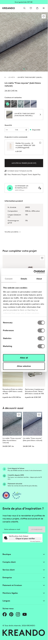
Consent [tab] (9, 279)
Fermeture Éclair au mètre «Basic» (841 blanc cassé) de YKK (13, 391)
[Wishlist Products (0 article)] (31, 8)
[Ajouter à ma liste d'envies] (44, 16)
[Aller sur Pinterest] (11, 614)
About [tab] (39, 279)
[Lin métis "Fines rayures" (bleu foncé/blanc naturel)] (27, 104)
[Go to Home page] (9, 8)
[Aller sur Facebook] (5, 614)
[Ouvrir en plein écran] (24, 42)
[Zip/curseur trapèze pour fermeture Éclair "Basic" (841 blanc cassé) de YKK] (35, 374)
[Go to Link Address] (24, 2)
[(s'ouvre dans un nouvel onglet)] (6, 495)
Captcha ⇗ (36, 541)
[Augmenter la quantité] (26, 130)
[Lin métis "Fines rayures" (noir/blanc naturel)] (14, 104)
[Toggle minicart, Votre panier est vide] (37, 8)
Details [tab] (24, 279)
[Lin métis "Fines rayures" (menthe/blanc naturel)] (21, 104)
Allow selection (24, 366)
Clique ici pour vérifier (25, 539)
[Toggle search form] (24, 8)
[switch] (41, 330)
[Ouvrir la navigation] (44, 8)
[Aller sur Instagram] (18, 614)
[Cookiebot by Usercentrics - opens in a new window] (34, 271)
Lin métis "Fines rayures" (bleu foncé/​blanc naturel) (12, 440)
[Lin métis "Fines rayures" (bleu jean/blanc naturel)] (34, 104)
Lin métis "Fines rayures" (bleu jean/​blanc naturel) (32, 439)
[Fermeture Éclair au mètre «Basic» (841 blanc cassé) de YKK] (13, 374)
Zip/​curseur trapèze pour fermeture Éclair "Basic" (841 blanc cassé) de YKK (34, 391)
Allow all (24, 358)
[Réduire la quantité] (7, 130)
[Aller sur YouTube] (25, 614)
